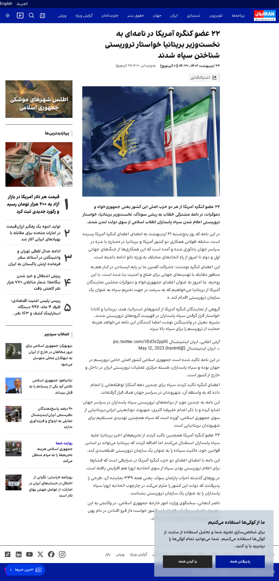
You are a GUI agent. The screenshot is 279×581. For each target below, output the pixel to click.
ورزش (62, 16)
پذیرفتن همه (240, 561)
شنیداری (193, 16)
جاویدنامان (110, 16)
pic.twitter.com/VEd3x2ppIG (140, 342)
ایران (174, 16)
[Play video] (20, 15)
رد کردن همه (187, 561)
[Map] (42, 15)
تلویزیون (216, 16)
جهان (157, 16)
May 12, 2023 (151, 348)
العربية (22, 4)
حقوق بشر (136, 16)
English (6, 4)
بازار (108, 554)
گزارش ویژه (83, 16)
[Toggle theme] (7, 15)
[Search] (31, 15)
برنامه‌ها (238, 16)
